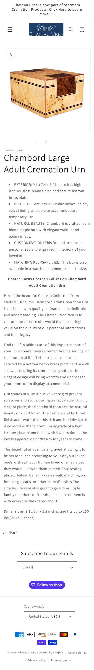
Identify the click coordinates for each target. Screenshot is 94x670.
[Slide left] (36, 142)
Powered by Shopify (50, 652)
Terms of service (61, 660)
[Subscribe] (70, 567)
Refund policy (77, 652)
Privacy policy (36, 660)
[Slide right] (57, 142)
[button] (10, 29)
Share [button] (13, 532)
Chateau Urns (27, 652)
